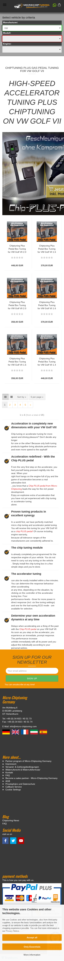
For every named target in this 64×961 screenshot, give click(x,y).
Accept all (32, 937)
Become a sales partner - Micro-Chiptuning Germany (31, 778)
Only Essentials (32, 946)
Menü (4, 4)
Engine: (7, 43)
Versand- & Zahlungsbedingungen (22, 767)
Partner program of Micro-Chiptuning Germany (28, 761)
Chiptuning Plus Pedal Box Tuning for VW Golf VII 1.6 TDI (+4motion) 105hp (47, 249)
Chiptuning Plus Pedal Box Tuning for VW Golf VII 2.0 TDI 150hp (17, 305)
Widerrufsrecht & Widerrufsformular (22, 769)
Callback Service (13, 787)
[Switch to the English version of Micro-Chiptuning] (16, 732)
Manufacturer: (10, 22)
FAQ (7, 775)
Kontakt (9, 772)
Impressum (10, 764)
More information (32, 954)
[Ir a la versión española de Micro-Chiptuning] (43, 732)
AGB (7, 781)
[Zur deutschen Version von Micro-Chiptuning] (6, 732)
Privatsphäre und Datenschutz (20, 784)
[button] (53, 6)
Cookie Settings (13, 789)
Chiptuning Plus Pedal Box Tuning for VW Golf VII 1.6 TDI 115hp (17, 361)
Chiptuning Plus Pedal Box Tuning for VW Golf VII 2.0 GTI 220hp (17, 249)
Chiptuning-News (10, 820)
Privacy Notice (12, 931)
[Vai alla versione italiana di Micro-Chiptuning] (34, 732)
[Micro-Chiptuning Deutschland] (32, 6)
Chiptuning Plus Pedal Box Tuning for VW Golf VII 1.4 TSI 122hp (47, 361)
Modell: (7, 33)
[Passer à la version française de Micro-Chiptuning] (25, 732)
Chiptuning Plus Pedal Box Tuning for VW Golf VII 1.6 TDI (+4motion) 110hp (47, 305)
